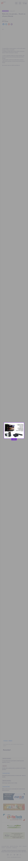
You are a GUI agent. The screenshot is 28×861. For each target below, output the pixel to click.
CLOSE (14, 439)
